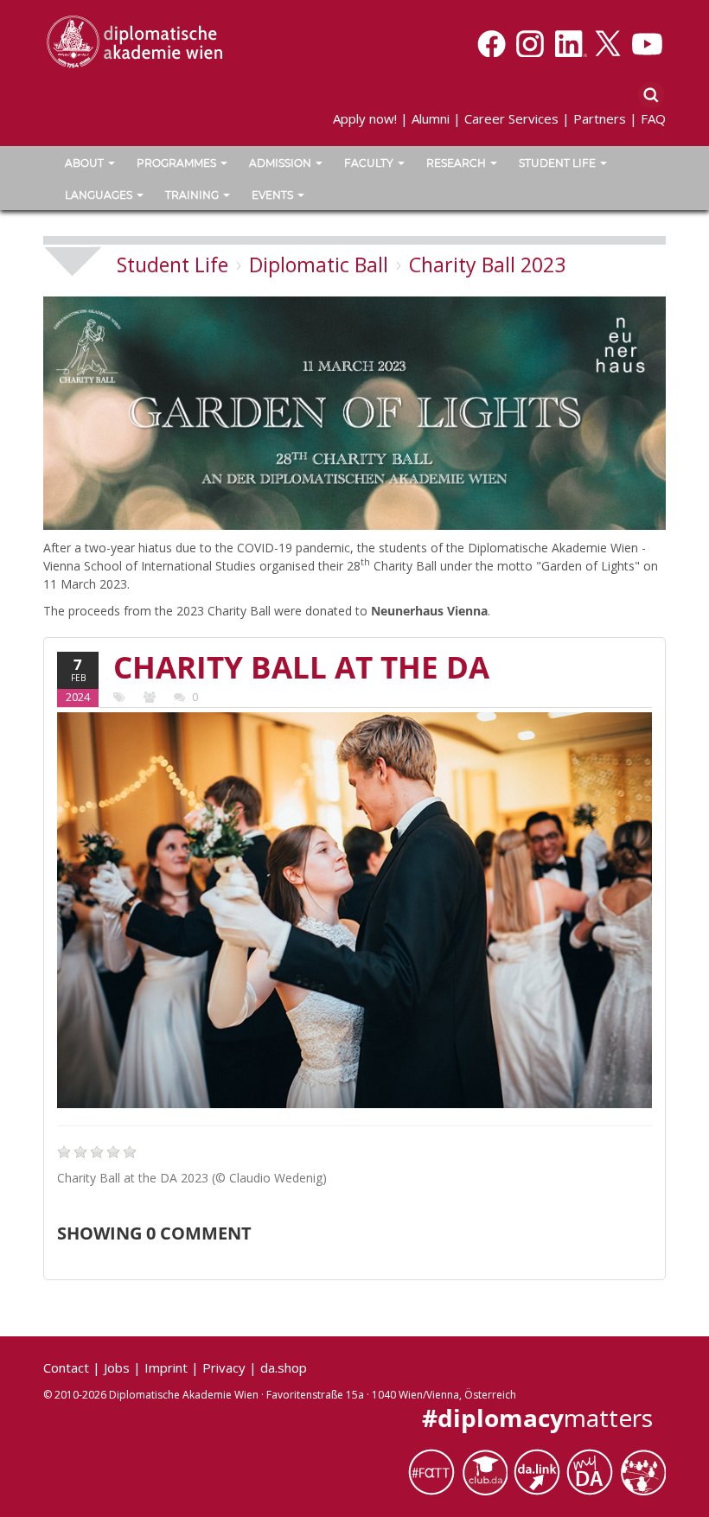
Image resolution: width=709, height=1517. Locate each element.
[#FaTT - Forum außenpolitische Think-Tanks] (434, 1471)
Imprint (166, 1367)
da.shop (283, 1367)
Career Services (511, 118)
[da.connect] (642, 1471)
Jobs (117, 1367)
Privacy (224, 1367)
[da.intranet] (592, 1471)
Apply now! (365, 118)
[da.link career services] (540, 1471)
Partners (599, 118)
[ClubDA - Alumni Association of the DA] (487, 1471)
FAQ (653, 118)
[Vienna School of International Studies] (134, 40)
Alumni (431, 118)
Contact (66, 1367)
